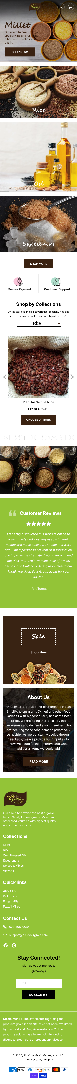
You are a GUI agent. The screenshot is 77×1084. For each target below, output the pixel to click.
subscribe (38, 994)
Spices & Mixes (13, 865)
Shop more (38, 263)
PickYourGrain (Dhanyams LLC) (44, 1055)
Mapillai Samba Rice (38, 402)
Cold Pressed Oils (15, 855)
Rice (6, 850)
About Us (9, 891)
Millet (6, 845)
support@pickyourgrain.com (28, 935)
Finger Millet (11, 901)
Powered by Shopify (40, 1059)
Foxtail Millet (11, 906)
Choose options (38, 419)
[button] (6, 7)
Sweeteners (11, 860)
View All (8, 870)
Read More (38, 762)
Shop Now (38, 652)
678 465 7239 (19, 926)
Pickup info (10, 896)
